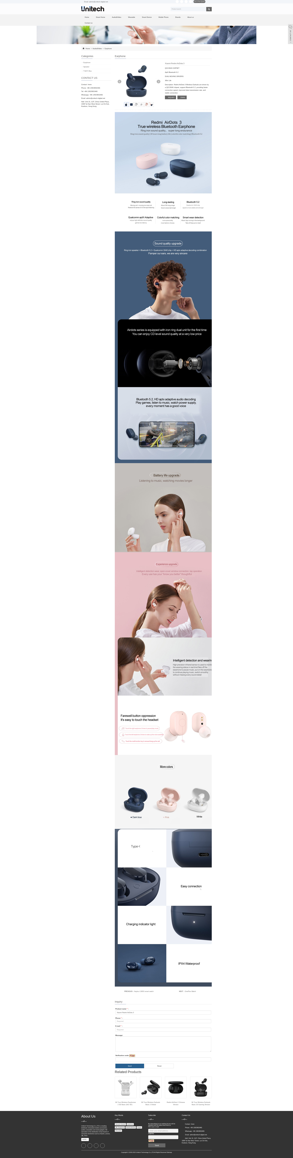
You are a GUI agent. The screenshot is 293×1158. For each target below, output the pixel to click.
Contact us (88, 23)
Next (158, 81)
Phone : (119, 1018)
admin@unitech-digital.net (95, 98)
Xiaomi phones (130, 1127)
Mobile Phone (163, 17)
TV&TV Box (87, 71)
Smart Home (100, 17)
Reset (159, 1066)
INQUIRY (171, 97)
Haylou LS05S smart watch (144, 991)
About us (190, 17)
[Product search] (209, 9)
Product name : (122, 1009)
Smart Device (147, 17)
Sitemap (169, 1152)
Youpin (139, 1127)
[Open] (290, 34)
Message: (119, 1035)
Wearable (131, 17)
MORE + (85, 1139)
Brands (177, 17)
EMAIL (182, 97)
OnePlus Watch (190, 991)
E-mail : (119, 1026)
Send (130, 1066)
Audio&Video (116, 17)
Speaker (86, 67)
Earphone (108, 48)
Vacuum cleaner (120, 1124)
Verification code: (122, 1055)
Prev (119, 81)
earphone (130, 1124)
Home (87, 17)
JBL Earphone (119, 1127)
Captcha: (151, 1133)
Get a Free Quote (199, 1)
